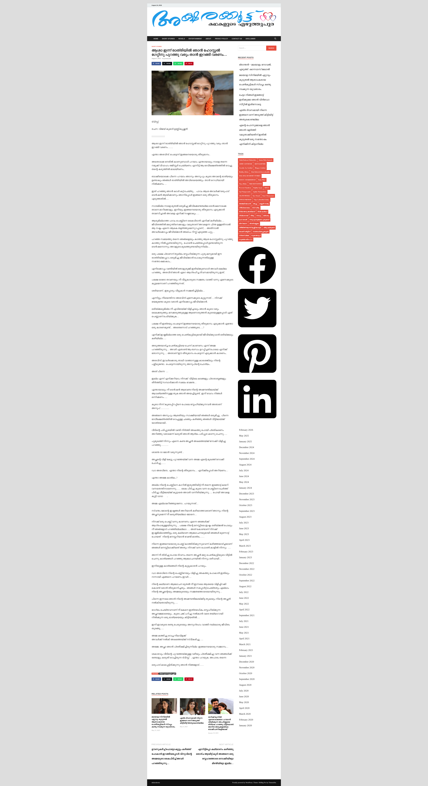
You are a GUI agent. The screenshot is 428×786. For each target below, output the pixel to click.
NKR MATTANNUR (255, 184)
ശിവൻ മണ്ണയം (254, 223)
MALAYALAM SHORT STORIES (249, 176)
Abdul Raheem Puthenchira (247, 160)
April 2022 (244, 609)
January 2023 (245, 557)
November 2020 (246, 667)
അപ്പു (255, 204)
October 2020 (245, 673)
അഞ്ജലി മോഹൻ (245, 204)
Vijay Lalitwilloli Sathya (261, 200)
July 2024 (244, 470)
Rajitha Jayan (257, 188)
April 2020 (244, 708)
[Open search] (275, 38)
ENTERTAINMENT (195, 39)
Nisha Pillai (261, 180)
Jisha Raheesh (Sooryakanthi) (260, 172)
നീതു (252, 215)
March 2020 (245, 714)
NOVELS (181, 39)
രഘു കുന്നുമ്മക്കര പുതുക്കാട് (259, 219)
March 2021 (245, 644)
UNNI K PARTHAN (245, 200)
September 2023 (247, 511)
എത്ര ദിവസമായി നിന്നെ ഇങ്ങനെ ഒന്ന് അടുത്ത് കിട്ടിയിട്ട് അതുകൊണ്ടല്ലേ (192, 720)
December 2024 (246, 447)
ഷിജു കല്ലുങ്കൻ (269, 227)
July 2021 (244, 621)
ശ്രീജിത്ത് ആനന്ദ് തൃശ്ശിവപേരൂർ (250, 227)
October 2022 (245, 574)
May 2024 (244, 482)
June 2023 (244, 528)
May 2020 (244, 702)
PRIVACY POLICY (221, 39)
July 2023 (244, 522)
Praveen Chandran (245, 188)
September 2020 (247, 679)
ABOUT (208, 39)
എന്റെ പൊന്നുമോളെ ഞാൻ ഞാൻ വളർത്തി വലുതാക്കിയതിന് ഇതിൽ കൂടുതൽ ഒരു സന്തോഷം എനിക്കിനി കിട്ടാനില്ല (254, 134)
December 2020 (246, 661)
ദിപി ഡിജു (255, 208)
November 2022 (246, 569)
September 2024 (247, 459)
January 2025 (245, 441)
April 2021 (244, 638)
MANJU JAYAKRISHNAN (247, 180)
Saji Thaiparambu (245, 192)
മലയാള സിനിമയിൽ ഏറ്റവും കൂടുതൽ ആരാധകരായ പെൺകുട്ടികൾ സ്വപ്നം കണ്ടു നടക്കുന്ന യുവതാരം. (163, 722)
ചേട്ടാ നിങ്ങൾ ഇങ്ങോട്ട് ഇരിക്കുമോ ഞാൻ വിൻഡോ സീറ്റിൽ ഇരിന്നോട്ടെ (254, 100)
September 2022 (247, 580)
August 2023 (245, 516)
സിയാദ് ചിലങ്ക (244, 235)
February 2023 (246, 551)
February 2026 (246, 430)
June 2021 (244, 627)
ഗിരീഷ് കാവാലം (244, 208)
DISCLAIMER (250, 39)
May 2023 (244, 534)
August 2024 (245, 464)
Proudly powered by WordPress (242, 782)
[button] (257, 283)
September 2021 (247, 615)
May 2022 (244, 603)
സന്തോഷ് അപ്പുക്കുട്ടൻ (260, 231)
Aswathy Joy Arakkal (246, 168)
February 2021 (246, 650)
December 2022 (246, 563)
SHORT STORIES (168, 39)
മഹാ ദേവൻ (243, 219)
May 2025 (244, 435)
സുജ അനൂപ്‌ (255, 235)
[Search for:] (257, 48)
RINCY (267, 188)
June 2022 (244, 598)
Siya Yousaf (256, 196)
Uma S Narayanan (268, 196)
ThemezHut (272, 782)
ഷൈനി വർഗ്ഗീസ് (244, 231)
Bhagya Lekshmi (260, 168)
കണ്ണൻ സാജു (264, 204)
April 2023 (244, 540)
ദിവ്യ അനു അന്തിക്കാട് (247, 211)
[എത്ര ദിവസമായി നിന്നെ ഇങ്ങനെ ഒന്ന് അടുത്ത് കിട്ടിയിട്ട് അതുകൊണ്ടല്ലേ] (192, 707)
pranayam (167, 58)
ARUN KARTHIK (260, 164)
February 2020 (246, 719)
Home (155, 39)
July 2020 (244, 690)
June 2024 (244, 476)
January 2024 (245, 488)
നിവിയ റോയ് (243, 215)
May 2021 (244, 632)
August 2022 (245, 586)
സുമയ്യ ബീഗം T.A (245, 239)
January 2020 (245, 725)
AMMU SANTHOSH (245, 164)
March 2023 (245, 545)
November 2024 (246, 453)
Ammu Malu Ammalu (265, 160)
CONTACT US (237, 39)
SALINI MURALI (244, 196)
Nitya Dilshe (243, 184)
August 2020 (245, 685)
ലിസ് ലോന (243, 223)
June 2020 (244, 696)
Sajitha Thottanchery (259, 192)
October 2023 (245, 505)
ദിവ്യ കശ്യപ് (262, 211)
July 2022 (244, 592)
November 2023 (246, 499)
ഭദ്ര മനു (266, 215)
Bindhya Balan (244, 172)
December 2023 (246, 493)
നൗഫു (258, 215)
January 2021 (245, 656)
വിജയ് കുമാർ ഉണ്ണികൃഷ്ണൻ (167, 673)
